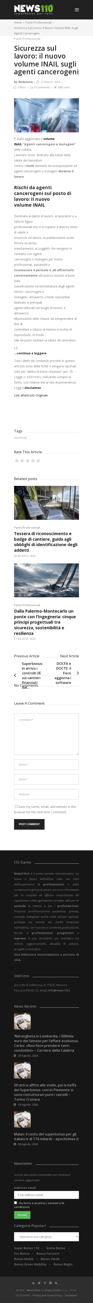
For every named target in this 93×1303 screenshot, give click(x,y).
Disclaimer (71, 1295)
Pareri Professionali (39, 22)
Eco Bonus (21, 1253)
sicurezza (20, 437)
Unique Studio (52, 1290)
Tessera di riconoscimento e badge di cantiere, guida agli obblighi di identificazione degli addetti (45, 542)
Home (18, 22)
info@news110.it (59, 990)
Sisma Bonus (55, 1248)
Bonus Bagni (63, 1264)
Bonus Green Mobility (30, 1264)
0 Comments (42, 87)
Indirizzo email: (25, 1188)
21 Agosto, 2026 (25, 638)
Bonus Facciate (48, 1253)
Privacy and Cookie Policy (48, 1295)
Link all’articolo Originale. (31, 395)
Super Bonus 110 (26, 1248)
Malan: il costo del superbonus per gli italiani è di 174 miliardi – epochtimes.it (46, 1136)
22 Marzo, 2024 (50, 82)
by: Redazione (23, 82)
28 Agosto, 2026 (25, 555)
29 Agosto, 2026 (28, 1055)
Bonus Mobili (24, 1259)
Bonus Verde (50, 1259)
